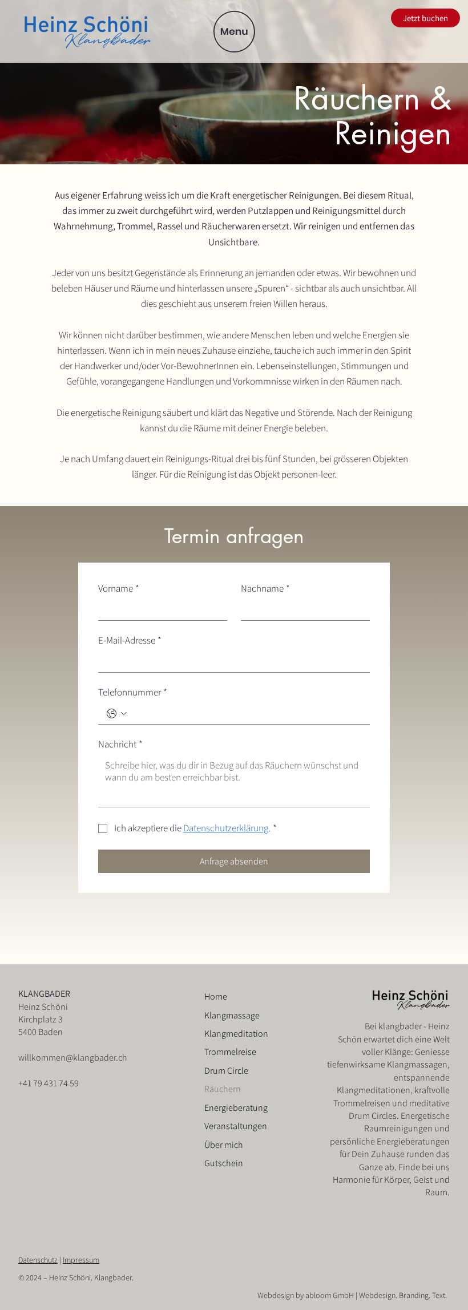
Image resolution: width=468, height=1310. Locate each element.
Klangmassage (232, 1015)
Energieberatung (236, 1108)
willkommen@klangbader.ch (72, 1058)
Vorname (118, 589)
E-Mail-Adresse (130, 640)
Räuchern (222, 1089)
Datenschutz (38, 1260)
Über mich (223, 1145)
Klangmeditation (236, 1034)
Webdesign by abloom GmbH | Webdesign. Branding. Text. (352, 1295)
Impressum (81, 1260)
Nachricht (120, 744)
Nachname (265, 589)
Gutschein (223, 1163)
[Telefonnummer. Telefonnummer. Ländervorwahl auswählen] (116, 714)
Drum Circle (226, 1071)
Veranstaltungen (235, 1126)
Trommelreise (230, 1052)
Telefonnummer (132, 692)
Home (215, 996)
